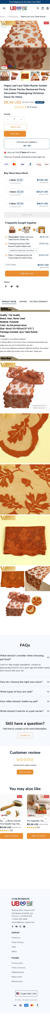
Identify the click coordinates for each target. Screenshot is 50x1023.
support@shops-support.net (23, 922)
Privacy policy (17, 963)
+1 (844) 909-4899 (19, 919)
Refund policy (17, 981)
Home (2, 17)
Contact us (16, 938)
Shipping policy (18, 972)
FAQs (14, 947)
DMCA (14, 951)
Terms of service (18, 968)
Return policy (17, 977)
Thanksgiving (12, 17)
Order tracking (17, 942)
